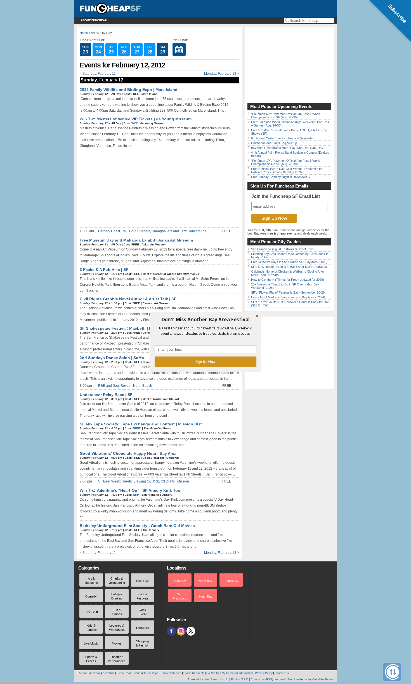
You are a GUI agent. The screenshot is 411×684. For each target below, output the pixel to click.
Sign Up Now (205, 362)
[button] (205, 319)
